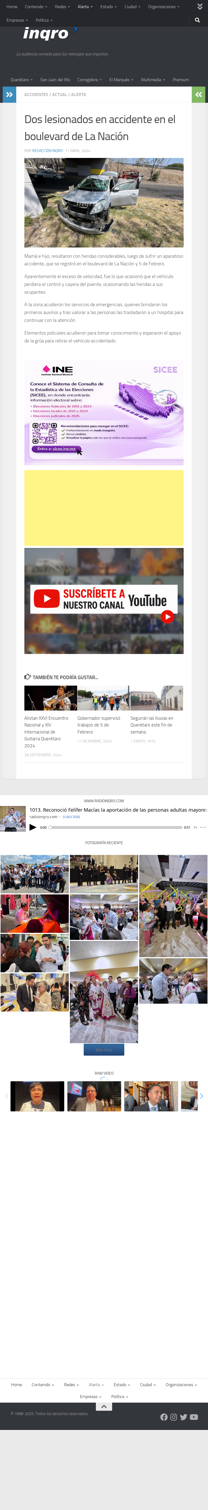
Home (11, 6)
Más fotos (104, 1049)
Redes (60, 6)
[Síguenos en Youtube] (193, 1417)
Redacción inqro (47, 150)
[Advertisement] (104, 508)
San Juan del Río (55, 79)
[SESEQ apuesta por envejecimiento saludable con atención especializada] (37, 1096)
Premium (181, 79)
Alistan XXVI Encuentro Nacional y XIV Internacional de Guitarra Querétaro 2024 (46, 731)
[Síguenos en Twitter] (183, 1417)
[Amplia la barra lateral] (9, 95)
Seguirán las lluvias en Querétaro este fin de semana (152, 725)
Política (42, 20)
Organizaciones (162, 6)
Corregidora (87, 79)
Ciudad (130, 6)
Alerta (83, 6)
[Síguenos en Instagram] (174, 1417)
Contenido (34, 6)
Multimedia (151, 79)
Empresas (15, 20)
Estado (106, 6)
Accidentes (36, 94)
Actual (59, 94)
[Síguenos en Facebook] (164, 1417)
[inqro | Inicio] (74, 32)
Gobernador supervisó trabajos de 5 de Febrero (98, 725)
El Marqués (119, 79)
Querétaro (20, 79)
